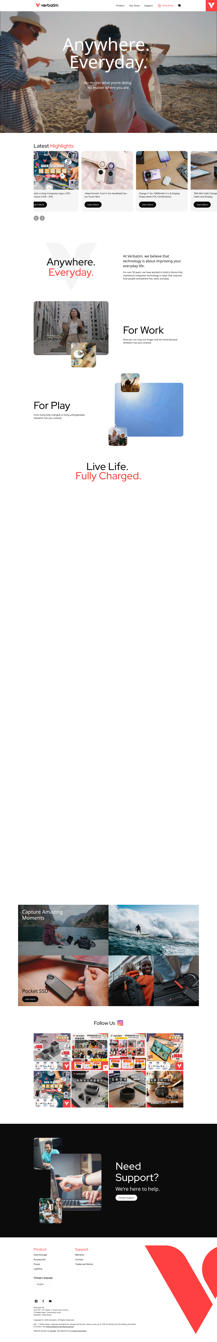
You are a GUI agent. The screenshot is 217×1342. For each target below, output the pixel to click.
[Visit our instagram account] (36, 1303)
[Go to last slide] (36, 218)
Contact (79, 1259)
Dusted (53, 1331)
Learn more (165, 539)
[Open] (52, 1051)
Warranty (79, 1254)
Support (148, 5)
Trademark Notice (84, 1264)
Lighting (38, 1268)
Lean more (30, 999)
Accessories (40, 1259)
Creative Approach (79, 1331)
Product (120, 5)
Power (37, 1264)
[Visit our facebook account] (43, 1303)
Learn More (87, 204)
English (40, 1284)
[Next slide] (42, 218)
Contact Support (126, 1197)
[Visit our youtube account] (50, 1303)
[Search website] (179, 6)
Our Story (134, 5)
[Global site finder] (165, 5)
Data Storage (40, 1254)
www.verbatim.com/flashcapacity (60, 1326)
